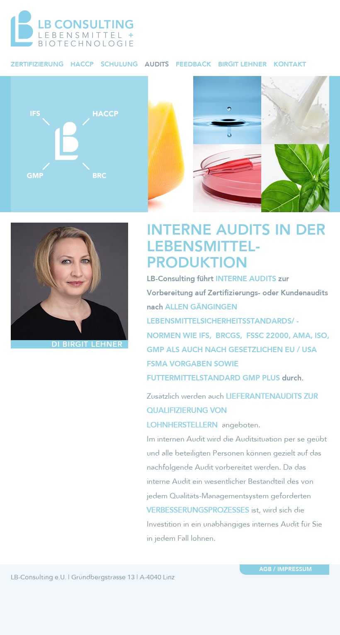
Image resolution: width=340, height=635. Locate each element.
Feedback (193, 64)
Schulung (119, 64)
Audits (157, 64)
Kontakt (290, 64)
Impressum (294, 569)
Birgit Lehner (242, 64)
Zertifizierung (37, 64)
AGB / (267, 569)
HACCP (82, 64)
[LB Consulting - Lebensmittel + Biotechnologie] (72, 28)
